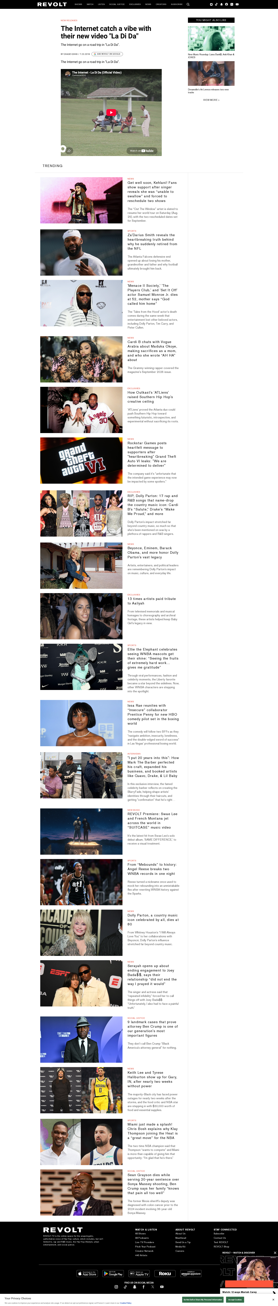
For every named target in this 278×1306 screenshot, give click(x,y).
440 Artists (141, 1255)
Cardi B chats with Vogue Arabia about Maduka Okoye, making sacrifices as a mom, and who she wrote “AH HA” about (152, 351)
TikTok (216, 4)
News (148, 4)
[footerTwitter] (152, 1289)
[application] (249, 1272)
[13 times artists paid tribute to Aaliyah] (81, 616)
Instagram (211, 4)
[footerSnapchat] (134, 1289)
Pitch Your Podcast (145, 1246)
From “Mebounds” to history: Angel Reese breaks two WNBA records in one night (152, 869)
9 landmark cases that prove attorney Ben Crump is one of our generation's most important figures (153, 1029)
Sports (132, 231)
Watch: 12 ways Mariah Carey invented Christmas (239, 1293)
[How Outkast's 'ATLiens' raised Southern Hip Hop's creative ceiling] (81, 410)
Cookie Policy (125, 1303)
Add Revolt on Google (108, 54)
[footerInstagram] (116, 1289)
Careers (179, 1251)
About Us (180, 1233)
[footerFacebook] (143, 1289)
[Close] (273, 1299)
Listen (101, 4)
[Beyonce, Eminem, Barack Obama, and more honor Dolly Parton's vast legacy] (81, 566)
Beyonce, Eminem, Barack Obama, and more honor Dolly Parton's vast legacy (153, 552)
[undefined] (211, 38)
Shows (78, 4)
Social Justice (117, 4)
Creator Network (144, 1251)
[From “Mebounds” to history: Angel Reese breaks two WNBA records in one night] (81, 882)
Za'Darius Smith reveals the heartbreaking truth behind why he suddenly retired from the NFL (152, 242)
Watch (90, 4)
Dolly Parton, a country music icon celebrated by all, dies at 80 (153, 919)
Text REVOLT (221, 1242)
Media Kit (180, 1246)
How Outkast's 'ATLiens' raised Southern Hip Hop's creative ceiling (150, 397)
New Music (134, 810)
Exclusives (135, 4)
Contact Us (220, 1237)
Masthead (180, 1237)
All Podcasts (142, 1237)
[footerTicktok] (125, 1289)
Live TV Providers (144, 1242)
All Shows (140, 1233)
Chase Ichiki (71, 54)
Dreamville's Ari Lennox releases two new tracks (208, 91)
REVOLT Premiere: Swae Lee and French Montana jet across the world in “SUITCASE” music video (153, 821)
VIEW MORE (210, 99)
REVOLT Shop (221, 1246)
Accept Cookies (235, 1299)
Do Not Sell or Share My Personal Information (203, 1299)
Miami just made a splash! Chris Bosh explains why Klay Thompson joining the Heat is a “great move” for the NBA (153, 1131)
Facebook (226, 4)
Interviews (134, 753)
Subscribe (177, 4)
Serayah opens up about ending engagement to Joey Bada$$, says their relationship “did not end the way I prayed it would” (152, 975)
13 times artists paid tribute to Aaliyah (152, 600)
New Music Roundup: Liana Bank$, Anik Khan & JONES (211, 56)
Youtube (237, 4)
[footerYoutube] (161, 1289)
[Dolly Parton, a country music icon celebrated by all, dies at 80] (81, 933)
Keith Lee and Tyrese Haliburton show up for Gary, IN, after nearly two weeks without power (152, 1079)
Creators (161, 4)
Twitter (231, 4)
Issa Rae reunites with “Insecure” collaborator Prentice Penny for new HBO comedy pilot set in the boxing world (153, 714)
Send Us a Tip (183, 1242)
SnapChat (221, 4)
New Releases (69, 20)
